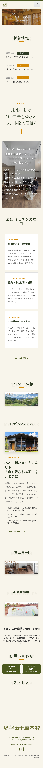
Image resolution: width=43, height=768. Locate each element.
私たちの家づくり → (21, 358)
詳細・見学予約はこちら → (18, 531)
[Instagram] (21, 749)
